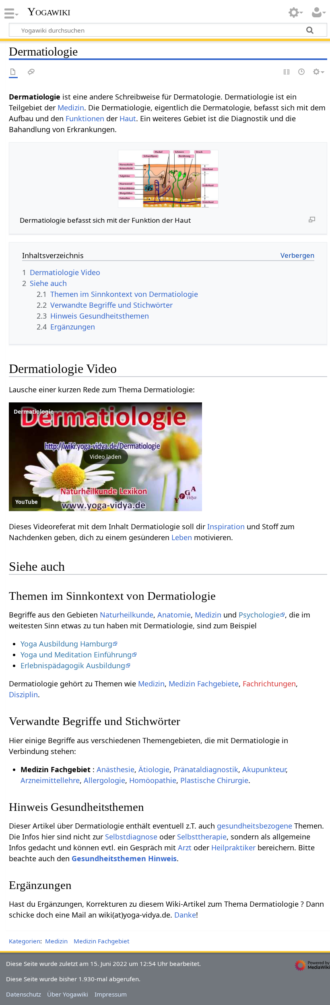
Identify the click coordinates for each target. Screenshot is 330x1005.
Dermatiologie (34, 411)
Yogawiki (48, 11)
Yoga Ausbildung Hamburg (66, 644)
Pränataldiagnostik (205, 769)
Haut (128, 118)
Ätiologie (153, 769)
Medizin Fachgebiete (204, 683)
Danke (185, 915)
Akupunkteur (264, 769)
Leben (181, 537)
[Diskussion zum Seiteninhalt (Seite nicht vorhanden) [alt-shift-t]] (31, 72)
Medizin (71, 107)
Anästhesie (115, 769)
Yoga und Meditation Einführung (76, 654)
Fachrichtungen (269, 683)
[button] (105, 456)
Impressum (111, 994)
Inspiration (226, 526)
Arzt (185, 847)
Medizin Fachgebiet (101, 941)
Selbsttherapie (202, 836)
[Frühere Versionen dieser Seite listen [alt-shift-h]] (301, 72)
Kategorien (24, 941)
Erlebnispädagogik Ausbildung (73, 665)
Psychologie (259, 615)
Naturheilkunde (126, 615)
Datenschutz (23, 994)
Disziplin (23, 694)
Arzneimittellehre (50, 780)
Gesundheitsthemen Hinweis (124, 858)
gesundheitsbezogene (254, 826)
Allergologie (104, 780)
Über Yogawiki (67, 994)
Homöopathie (152, 780)
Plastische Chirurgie (214, 780)
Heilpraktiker (233, 847)
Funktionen (85, 118)
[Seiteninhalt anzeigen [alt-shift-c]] (13, 72)
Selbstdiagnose (131, 836)
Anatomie (174, 615)
